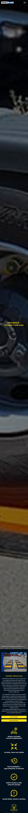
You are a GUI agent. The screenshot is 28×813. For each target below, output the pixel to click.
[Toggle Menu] (25, 2)
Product (6, 646)
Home (3, 646)
